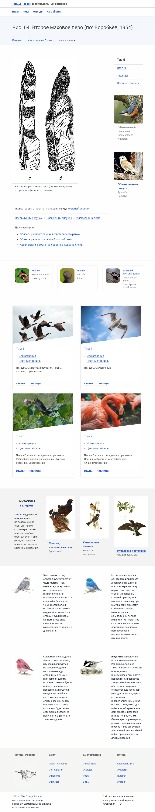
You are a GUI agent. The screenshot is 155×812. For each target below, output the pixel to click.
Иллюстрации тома (88, 218)
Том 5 (20, 436)
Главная (17, 40)
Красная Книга (125, 763)
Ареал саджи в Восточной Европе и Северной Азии (51, 244)
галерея (26, 505)
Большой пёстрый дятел (131, 272)
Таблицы (122, 75)
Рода (26, 11)
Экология (122, 769)
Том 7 (88, 436)
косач (69, 547)
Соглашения (56, 769)
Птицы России (21, 3)
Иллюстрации (27, 355)
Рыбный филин (78, 208)
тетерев (59, 547)
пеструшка (139, 550)
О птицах (54, 781)
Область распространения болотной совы (46, 239)
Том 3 (88, 349)
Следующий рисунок (59, 218)
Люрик (81, 270)
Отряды (38, 11)
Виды (15, 11)
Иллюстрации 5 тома (40, 40)
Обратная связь (58, 763)
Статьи (121, 68)
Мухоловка (124, 550)
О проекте (54, 775)
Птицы (18, 514)
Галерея (121, 775)
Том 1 (20, 349)
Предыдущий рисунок (28, 218)
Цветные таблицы (128, 83)
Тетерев (54, 543)
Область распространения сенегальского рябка (50, 234)
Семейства (54, 11)
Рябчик (36, 270)
